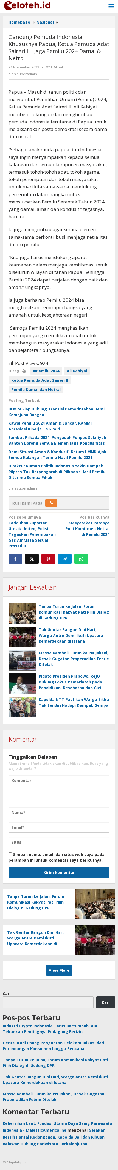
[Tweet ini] (32, 559)
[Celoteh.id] (27, 5)
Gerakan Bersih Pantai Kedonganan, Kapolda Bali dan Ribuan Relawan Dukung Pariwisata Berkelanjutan (54, 1137)
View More (59, 970)
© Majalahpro (14, 1162)
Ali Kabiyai (77, 370)
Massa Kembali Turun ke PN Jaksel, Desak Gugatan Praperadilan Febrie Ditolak (74, 658)
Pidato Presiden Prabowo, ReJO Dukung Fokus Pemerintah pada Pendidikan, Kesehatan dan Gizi (70, 682)
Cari (6, 993)
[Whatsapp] (81, 559)
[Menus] (111, 6)
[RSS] (51, 503)
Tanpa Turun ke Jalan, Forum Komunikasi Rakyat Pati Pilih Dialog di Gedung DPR (74, 612)
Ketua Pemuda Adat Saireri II (39, 380)
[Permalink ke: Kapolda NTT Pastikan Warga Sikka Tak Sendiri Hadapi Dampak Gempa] (22, 707)
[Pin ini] (48, 559)
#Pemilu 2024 (46, 370)
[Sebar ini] (15, 559)
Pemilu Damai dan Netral (36, 389)
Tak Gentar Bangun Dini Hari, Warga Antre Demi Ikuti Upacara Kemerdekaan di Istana (71, 635)
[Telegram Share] (65, 559)
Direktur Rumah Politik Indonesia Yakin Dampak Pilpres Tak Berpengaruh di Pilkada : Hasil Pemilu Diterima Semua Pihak (57, 471)
